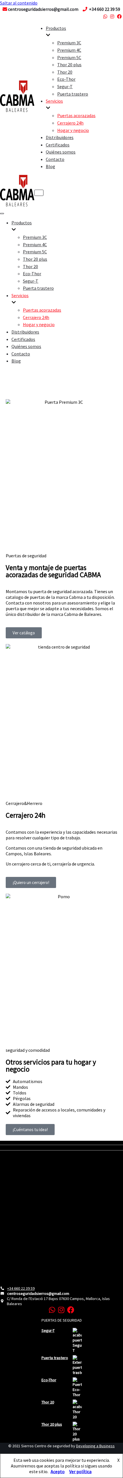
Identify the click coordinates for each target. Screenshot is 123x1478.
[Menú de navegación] (38, 193)
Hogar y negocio (73, 130)
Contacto (55, 159)
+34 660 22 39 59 (21, 1288)
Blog (50, 166)
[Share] (104, 6)
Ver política (80, 1471)
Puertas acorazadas (76, 115)
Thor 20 (64, 72)
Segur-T (65, 86)
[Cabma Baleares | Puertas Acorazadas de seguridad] (17, 110)
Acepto (58, 1471)
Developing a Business (95, 1445)
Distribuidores (60, 137)
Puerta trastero (72, 94)
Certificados (58, 145)
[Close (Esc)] (116, 6)
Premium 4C (69, 50)
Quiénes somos (61, 152)
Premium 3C (69, 42)
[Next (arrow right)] (113, 739)
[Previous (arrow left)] (10, 739)
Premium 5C (69, 57)
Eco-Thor (66, 79)
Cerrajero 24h (70, 123)
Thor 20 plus (69, 64)
